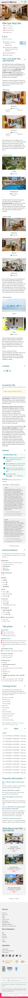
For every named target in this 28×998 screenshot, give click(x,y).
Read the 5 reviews (7, 39)
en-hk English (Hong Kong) (14, 980)
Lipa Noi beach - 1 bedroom (14, 848)
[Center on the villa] (10, 371)
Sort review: (6, 485)
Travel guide (5, 952)
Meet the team (6, 923)
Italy (3, 940)
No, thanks (14, 995)
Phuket (4, 934)
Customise (6, 995)
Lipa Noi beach (9, 26)
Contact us (5, 914)
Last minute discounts (7, 951)
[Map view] (7, 371)
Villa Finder (5, 949)
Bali (3, 933)
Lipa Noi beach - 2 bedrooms (14, 868)
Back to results (14, 898)
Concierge (5, 921)
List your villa (5, 919)
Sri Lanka (4, 936)
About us (4, 913)
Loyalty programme (7, 924)
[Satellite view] (4, 371)
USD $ (5, 728)
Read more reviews (14, 546)
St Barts (4, 941)
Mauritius (4, 937)
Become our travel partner (9, 926)
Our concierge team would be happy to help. (13, 723)
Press (3, 918)
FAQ (3, 916)
